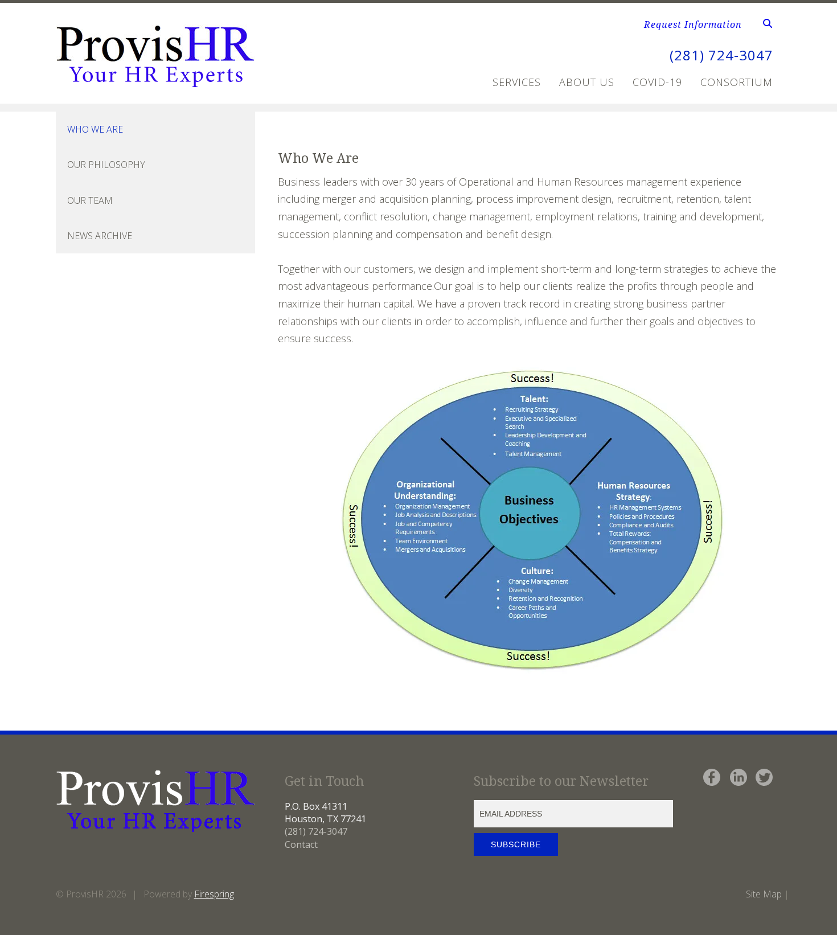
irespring (216, 894)
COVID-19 (657, 82)
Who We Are (95, 129)
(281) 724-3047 (721, 55)
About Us (586, 82)
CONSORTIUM (736, 82)
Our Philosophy (106, 164)
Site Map (764, 894)
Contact (301, 844)
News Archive (99, 235)
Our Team (90, 200)
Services (517, 82)
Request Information (693, 24)
